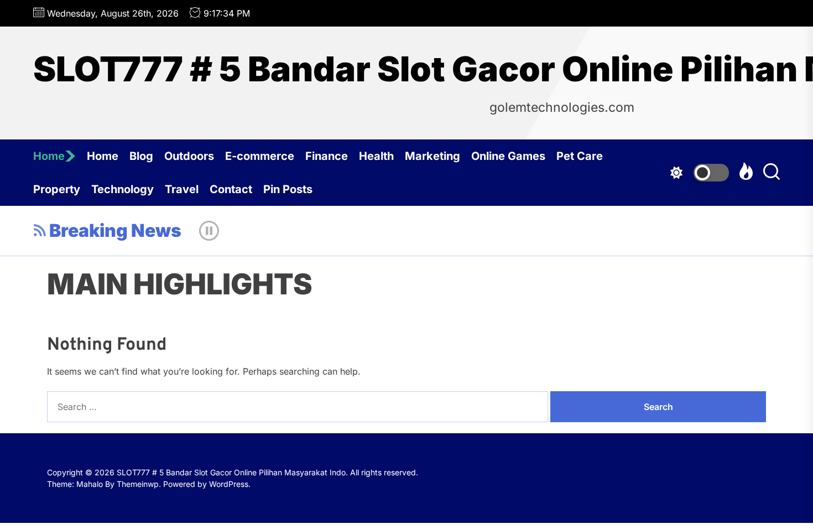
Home (49, 156)
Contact (231, 189)
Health (376, 156)
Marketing (432, 156)
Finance (326, 156)
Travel (182, 189)
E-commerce (259, 156)
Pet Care (579, 156)
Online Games (508, 156)
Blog (141, 156)
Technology (122, 189)
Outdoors (189, 156)
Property (56, 189)
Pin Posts (287, 189)
